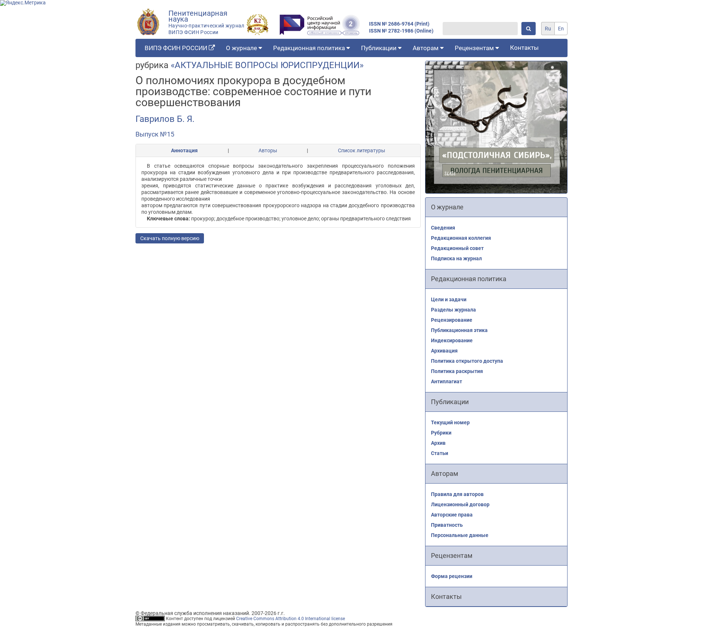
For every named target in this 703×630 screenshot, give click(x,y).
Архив (438, 443)
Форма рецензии (451, 576)
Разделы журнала (453, 310)
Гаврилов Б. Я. (164, 119)
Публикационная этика (459, 330)
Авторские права (452, 515)
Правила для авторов (457, 494)
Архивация (444, 351)
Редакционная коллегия (461, 238)
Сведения (443, 228)
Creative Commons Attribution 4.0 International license (290, 618)
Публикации (379, 48)
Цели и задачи (448, 299)
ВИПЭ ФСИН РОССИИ (177, 48)
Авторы (267, 150)
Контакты (524, 47)
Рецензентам (475, 48)
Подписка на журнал (456, 258)
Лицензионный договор (460, 504)
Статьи (439, 453)
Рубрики (441, 433)
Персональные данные (459, 535)
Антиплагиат (446, 381)
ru (548, 28)
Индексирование (452, 340)
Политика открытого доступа (467, 361)
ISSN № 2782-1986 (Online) (401, 31)
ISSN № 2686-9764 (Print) (399, 24)
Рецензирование (451, 320)
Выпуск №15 (154, 134)
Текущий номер (450, 422)
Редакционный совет (457, 248)
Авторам (426, 48)
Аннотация (184, 150)
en (561, 28)
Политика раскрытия (457, 371)
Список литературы (361, 150)
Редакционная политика (309, 48)
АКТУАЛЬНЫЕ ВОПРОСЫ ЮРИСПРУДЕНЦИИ (267, 65)
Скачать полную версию (169, 238)
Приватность (447, 525)
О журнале (242, 48)
